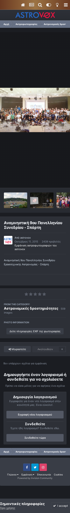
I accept (62, 505)
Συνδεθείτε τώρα (35, 437)
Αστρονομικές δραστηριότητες (31, 308)
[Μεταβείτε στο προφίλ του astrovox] (8, 240)
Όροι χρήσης (7, 507)
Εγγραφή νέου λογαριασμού (35, 414)
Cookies (58, 474)
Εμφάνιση (27, 474)
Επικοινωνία (44, 474)
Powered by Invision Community (35, 478)
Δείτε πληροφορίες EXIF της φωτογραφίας (35, 331)
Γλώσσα (12, 474)
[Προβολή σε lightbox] (35, 110)
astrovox (25, 237)
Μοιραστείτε (18, 349)
